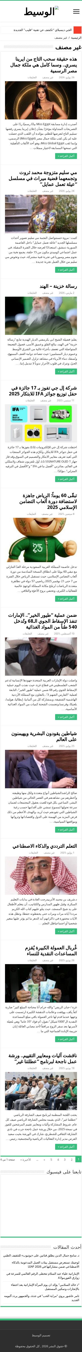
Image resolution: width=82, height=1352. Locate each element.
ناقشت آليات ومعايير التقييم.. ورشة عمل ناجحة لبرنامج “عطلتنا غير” (42, 1058)
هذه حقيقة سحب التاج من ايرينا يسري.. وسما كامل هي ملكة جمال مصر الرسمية (43, 64)
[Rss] (44, 1341)
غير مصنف (47, 77)
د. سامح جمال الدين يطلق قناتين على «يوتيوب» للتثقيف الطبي (41, 1255)
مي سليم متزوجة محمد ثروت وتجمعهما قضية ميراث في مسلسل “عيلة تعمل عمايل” (43, 178)
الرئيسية (76, 37)
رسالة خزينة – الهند (58, 286)
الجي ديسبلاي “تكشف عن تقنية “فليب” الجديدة (43, 30)
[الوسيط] (41, 10)
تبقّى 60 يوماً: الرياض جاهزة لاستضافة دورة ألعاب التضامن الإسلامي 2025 (48, 501)
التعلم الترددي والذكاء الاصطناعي (45, 846)
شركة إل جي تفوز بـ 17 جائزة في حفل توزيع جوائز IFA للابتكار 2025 (43, 391)
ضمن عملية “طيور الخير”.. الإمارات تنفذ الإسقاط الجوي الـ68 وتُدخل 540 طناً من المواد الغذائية (42, 621)
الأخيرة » (25, 1159)
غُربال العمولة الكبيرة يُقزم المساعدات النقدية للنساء (51, 950)
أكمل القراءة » (66, 156)
